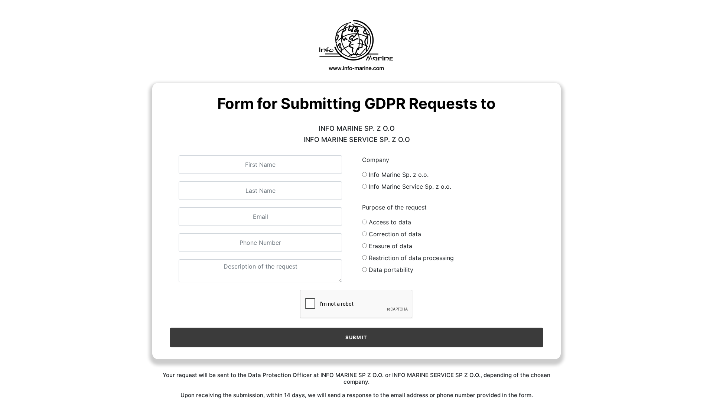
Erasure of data (390, 246)
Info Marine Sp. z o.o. (399, 174)
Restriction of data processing (411, 258)
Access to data (390, 222)
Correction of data (395, 234)
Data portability (391, 269)
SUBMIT (356, 337)
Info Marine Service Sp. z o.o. (410, 186)
